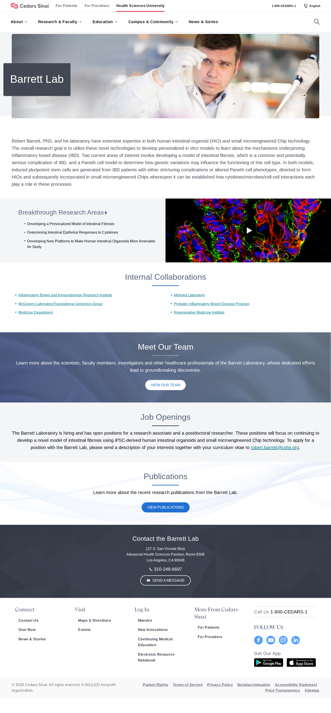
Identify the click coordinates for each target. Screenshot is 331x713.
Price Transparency (282, 690)
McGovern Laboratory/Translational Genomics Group (60, 304)
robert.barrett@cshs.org (275, 447)
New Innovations (153, 630)
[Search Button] (316, 21)
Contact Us (28, 620)
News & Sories (203, 22)
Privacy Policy (220, 685)
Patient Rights (155, 685)
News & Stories (32, 639)
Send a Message (168, 580)
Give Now (26, 630)
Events (84, 630)
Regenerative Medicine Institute (199, 312)
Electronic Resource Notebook (156, 657)
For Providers (97, 6)
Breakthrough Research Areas (61, 212)
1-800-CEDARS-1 (284, 6)
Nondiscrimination (253, 685)
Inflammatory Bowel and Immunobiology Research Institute (65, 295)
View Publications (165, 507)
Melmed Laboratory (189, 295)
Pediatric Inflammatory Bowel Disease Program (211, 304)
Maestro (145, 620)
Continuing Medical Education (155, 642)
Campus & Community (150, 22)
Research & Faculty (57, 22)
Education (103, 22)
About (17, 22)
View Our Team (165, 385)
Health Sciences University (140, 6)
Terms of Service (188, 685)
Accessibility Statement (296, 685)
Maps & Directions (94, 620)
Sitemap (312, 690)
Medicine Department (35, 312)
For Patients (66, 6)
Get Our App (267, 653)
